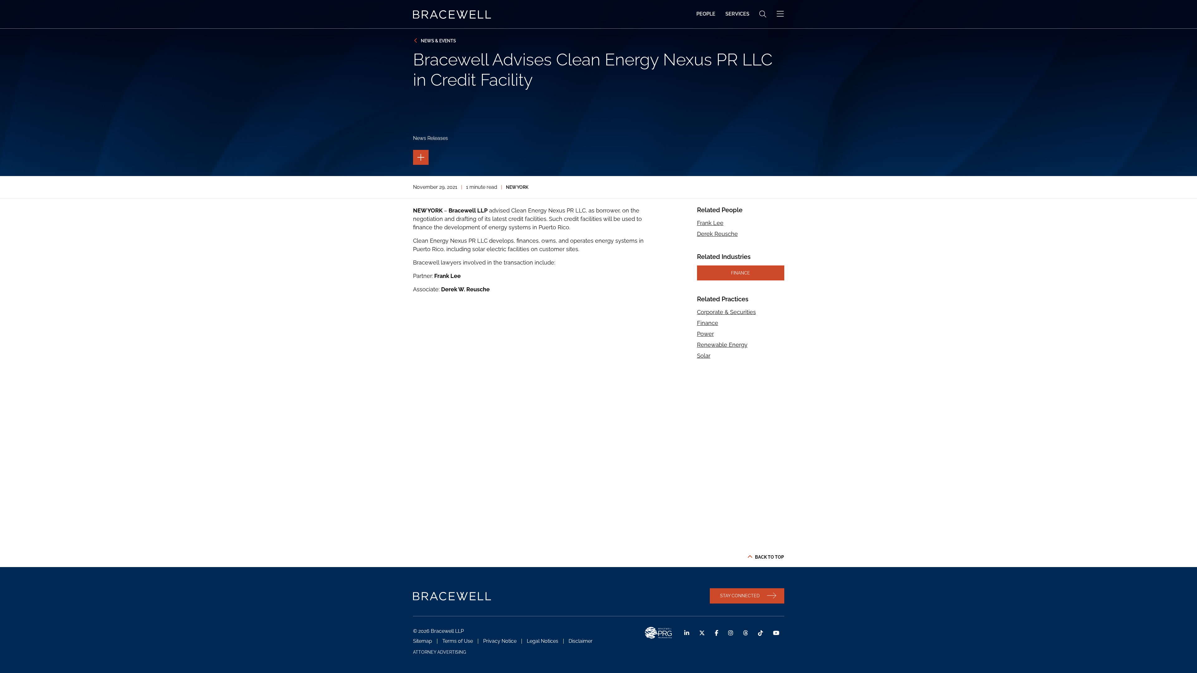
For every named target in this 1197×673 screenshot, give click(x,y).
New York (517, 187)
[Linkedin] (686, 633)
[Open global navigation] (780, 14)
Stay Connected (740, 595)
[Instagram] (730, 633)
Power (705, 334)
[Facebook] (716, 633)
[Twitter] (702, 633)
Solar (703, 355)
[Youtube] (776, 633)
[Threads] (745, 633)
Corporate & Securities (726, 312)
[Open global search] (762, 14)
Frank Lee (710, 223)
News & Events (438, 40)
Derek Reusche (717, 234)
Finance (740, 272)
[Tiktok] (760, 633)
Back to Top (769, 557)
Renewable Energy (722, 344)
